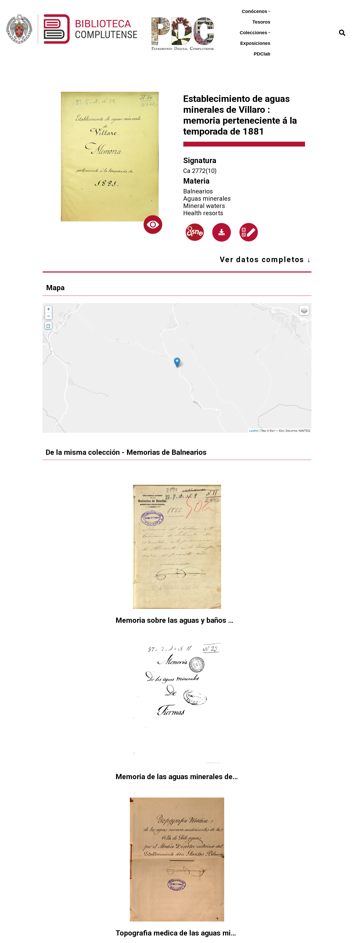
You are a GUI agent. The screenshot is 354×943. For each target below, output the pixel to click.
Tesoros (261, 22)
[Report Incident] (248, 232)
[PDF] (221, 232)
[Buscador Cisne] (194, 232)
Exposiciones (255, 43)
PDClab (262, 54)
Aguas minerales (207, 198)
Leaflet (253, 430)
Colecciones (253, 32)
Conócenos (254, 11)
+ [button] (48, 309)
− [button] (48, 316)
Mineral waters (204, 205)
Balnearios (198, 191)
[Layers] (304, 310)
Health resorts (203, 213)
